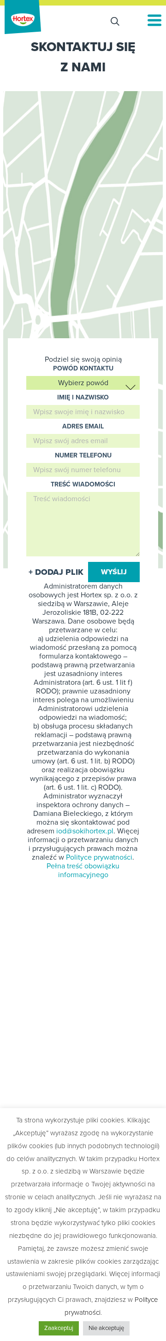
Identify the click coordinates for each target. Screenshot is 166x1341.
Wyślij (114, 572)
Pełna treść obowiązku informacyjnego (83, 870)
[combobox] (83, 383)
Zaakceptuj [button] (58, 1328)
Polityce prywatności (99, 857)
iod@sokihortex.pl (84, 831)
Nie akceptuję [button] (106, 1328)
